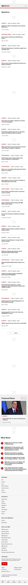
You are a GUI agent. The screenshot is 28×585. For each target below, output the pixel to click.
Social (3, 513)
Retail (3, 501)
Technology (4, 509)
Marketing (4, 505)
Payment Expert (5, 533)
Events (3, 520)
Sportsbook (4, 499)
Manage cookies (18, 567)
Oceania (4, 492)
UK (2, 480)
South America (5, 488)
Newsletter (4, 522)
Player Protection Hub (7, 544)
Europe (3, 482)
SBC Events (4, 550)
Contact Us (4, 569)
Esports (3, 511)
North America (5, 486)
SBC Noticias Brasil (6, 538)
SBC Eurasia (4, 546)
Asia (3, 484)
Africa (3, 490)
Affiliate (3, 507)
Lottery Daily (5, 540)
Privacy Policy (17, 569)
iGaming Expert (5, 531)
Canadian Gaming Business (8, 552)
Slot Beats (4, 548)
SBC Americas (5, 529)
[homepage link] (5, 6)
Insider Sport (5, 542)
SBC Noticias (5, 536)
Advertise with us (6, 571)
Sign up (4, 563)
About (3, 567)
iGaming (3, 503)
